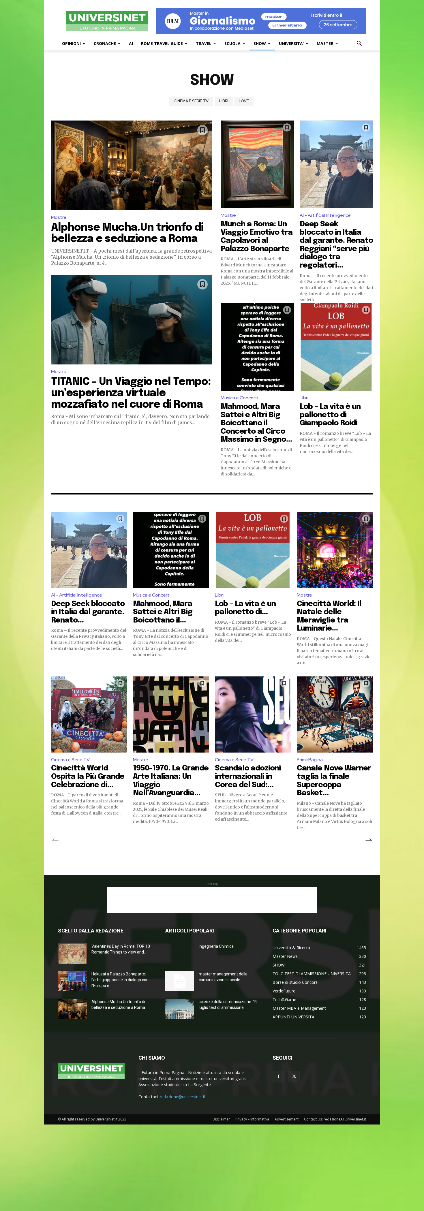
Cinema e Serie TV (191, 101)
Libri (223, 101)
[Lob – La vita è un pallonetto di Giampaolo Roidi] (336, 347)
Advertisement (287, 1119)
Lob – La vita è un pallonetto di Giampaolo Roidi (330, 415)
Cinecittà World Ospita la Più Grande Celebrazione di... (87, 776)
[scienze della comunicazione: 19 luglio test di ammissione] (179, 1009)
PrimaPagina (310, 760)
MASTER (325, 43)
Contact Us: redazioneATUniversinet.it (335, 1119)
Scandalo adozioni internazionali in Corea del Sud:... (248, 776)
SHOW (260, 43)
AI (131, 43)
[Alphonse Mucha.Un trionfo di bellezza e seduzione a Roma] (131, 165)
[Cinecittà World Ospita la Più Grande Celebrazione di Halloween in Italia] (89, 714)
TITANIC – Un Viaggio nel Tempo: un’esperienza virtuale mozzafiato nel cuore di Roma (131, 393)
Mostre (58, 217)
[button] (359, 44)
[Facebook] (278, 1076)
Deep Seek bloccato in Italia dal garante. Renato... (88, 612)
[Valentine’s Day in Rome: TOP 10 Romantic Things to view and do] (72, 953)
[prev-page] (55, 840)
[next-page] (368, 840)
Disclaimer (221, 1119)
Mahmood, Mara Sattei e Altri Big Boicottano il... (162, 612)
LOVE (244, 101)
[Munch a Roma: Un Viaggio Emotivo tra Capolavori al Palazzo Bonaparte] (257, 164)
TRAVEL (203, 43)
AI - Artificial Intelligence (325, 215)
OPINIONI (71, 43)
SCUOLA (232, 43)
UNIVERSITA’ (291, 43)
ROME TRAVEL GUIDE (162, 43)
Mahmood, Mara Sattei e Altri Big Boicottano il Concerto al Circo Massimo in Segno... (256, 423)
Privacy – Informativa (252, 1119)
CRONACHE (105, 43)
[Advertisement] (212, 900)
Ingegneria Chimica (216, 946)
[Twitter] (294, 1076)
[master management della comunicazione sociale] (179, 981)
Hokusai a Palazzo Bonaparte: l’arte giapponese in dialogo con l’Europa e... (120, 980)
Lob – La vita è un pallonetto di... (245, 608)
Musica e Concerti (239, 398)
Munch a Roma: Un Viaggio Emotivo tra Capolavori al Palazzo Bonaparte (256, 236)
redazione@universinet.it (182, 1096)
